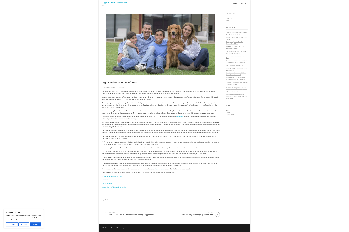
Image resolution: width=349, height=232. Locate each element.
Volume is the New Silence (233, 91)
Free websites (106, 111)
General (121, 87)
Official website (107, 183)
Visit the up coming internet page (112, 176)
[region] (24, 218)
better (107, 200)
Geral (228, 20)
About (227, 110)
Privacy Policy (230, 114)
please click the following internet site (114, 187)
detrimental (179, 116)
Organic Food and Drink (114, 2)
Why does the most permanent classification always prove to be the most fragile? (236, 96)
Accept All (35, 224)
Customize (12, 224)
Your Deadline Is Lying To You (234, 65)
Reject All (24, 224)
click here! (105, 180)
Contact (228, 112)
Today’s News (159, 169)
